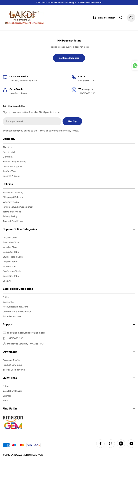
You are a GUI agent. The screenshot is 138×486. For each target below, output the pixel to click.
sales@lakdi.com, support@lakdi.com (26, 332)
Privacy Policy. (71, 130)
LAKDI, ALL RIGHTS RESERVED (27, 454)
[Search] (121, 18)
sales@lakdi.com (18, 93)
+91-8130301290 (86, 80)
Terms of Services (48, 130)
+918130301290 (15, 338)
